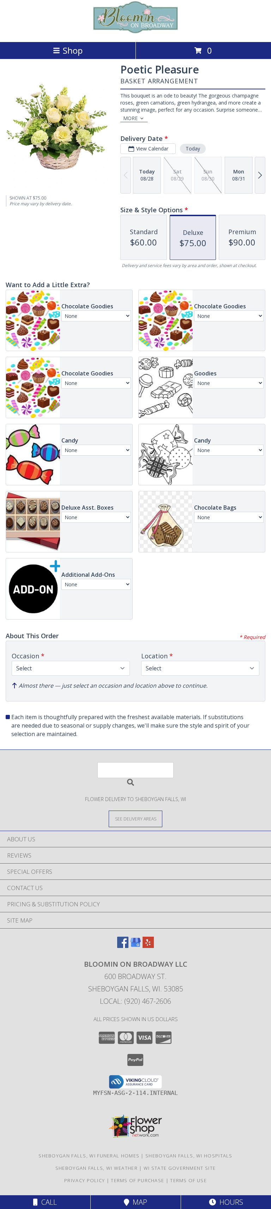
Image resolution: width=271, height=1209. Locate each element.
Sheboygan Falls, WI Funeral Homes (88, 1155)
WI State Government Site (180, 1168)
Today (193, 148)
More (130, 118)
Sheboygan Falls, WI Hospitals (189, 1155)
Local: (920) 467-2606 (135, 1001)
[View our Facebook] (122, 946)
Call (47, 1202)
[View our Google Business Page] (135, 946)
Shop (73, 50)
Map (138, 1202)
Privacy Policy (84, 1180)
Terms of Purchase (137, 1180)
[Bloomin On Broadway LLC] (135, 31)
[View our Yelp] (148, 946)
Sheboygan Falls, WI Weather (96, 1168)
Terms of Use (188, 1180)
